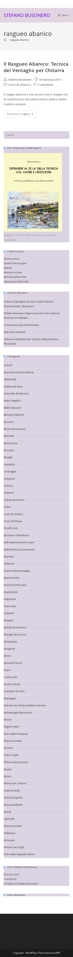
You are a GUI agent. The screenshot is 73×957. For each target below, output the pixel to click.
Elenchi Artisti (11, 577)
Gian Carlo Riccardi (14, 332)
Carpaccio (9, 478)
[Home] (5, 39)
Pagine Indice (11, 726)
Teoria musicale (13, 826)
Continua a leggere (22, 114)
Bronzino (9, 450)
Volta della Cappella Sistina (19, 854)
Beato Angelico (12, 400)
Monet (7, 719)
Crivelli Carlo (11, 528)
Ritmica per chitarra (15, 783)
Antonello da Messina (16, 393)
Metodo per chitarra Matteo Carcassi (25, 705)
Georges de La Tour (15, 634)
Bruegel (8, 457)
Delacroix (9, 563)
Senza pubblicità (13, 804)
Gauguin (8, 620)
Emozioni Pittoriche (15, 585)
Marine (8, 268)
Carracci (8, 485)
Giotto (7, 655)
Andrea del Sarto (13, 386)
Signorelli (9, 818)
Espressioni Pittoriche (16, 281)
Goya (7, 670)
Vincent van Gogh (14, 847)
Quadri (8, 769)
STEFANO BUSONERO (27, 15)
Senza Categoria (13, 797)
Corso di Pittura (13, 521)
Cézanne (9, 492)
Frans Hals (10, 606)
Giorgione (9, 648)
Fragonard (10, 599)
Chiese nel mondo (14, 500)
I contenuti (10, 879)
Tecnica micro (11, 258)
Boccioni (8, 422)
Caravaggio (10, 471)
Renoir (7, 776)
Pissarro (8, 748)
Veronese (9, 840)
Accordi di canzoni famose (19, 372)
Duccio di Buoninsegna (17, 570)
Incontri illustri (12, 684)
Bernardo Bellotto (14, 414)
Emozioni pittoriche (15, 277)
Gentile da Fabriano (15, 627)
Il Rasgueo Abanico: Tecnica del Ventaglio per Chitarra (36, 67)
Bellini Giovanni (12, 407)
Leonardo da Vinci (14, 691)
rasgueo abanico (19, 39)
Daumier (9, 556)
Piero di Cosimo (13, 741)
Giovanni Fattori (13, 663)
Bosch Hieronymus (15, 429)
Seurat (7, 811)
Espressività (10, 592)
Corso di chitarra (19, 84)
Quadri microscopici (15, 263)
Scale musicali (11, 790)
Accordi (8, 365)
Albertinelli (10, 379)
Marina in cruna (13, 272)
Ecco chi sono (11, 874)
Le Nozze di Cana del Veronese (21, 325)
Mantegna (10, 698)
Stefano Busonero (19, 79)
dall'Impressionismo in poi (19, 542)
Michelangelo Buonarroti (18, 712)
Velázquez (9, 833)
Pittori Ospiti (11, 755)
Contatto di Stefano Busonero (21, 883)
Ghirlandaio (10, 641)
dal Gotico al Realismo (16, 535)
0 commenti (45, 84)
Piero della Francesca (16, 734)
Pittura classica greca (16, 762)
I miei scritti (10, 677)
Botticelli (9, 436)
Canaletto (9, 464)
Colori (7, 507)
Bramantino (11, 443)
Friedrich (9, 613)
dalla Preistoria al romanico (19, 549)
